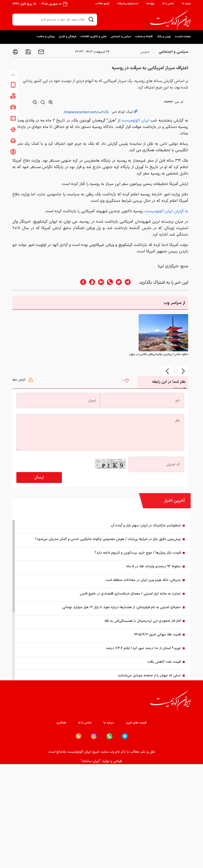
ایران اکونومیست (135, 120)
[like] (127, 381)
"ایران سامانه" (91, 761)
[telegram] (130, 282)
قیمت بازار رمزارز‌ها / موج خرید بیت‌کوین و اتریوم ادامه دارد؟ (138, 552)
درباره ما (186, 3)
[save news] (27, 51)
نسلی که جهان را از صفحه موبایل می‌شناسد (149, 675)
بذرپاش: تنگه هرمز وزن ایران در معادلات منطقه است (143, 580)
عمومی (145, 52)
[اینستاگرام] (94, 736)
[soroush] (90, 282)
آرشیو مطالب (102, 3)
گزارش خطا (19, 380)
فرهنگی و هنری (67, 36)
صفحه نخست (183, 36)
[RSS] (78, 736)
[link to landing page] (170, 20)
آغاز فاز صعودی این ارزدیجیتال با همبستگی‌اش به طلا (142, 621)
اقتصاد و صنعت (144, 36)
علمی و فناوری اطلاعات (93, 36)
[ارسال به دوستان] (40, 51)
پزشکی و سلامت (45, 36)
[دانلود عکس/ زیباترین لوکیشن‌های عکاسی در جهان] (163, 332)
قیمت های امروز (136, 722)
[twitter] (117, 282)
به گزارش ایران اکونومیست (166, 211)
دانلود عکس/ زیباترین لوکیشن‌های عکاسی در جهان (158, 354)
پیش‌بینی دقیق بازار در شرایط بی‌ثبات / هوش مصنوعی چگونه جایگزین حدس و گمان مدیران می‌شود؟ (108, 539)
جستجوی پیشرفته (127, 3)
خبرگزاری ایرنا (168, 266)
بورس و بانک (164, 36)
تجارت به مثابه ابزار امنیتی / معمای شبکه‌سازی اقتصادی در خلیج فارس (130, 593)
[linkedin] (99, 282)
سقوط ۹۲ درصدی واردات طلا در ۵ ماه (153, 566)
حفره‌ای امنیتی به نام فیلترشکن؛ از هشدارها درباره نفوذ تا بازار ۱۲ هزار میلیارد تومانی (121, 607)
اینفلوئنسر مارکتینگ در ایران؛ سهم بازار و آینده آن (146, 525)
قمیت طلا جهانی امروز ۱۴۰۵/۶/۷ (157, 634)
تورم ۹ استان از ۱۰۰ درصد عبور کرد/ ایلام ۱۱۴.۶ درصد (143, 648)
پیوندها (150, 3)
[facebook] (81, 282)
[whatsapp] (108, 282)
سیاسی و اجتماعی (121, 36)
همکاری (61, 722)
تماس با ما (168, 3)
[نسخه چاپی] (15, 51)
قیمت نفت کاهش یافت (164, 661)
